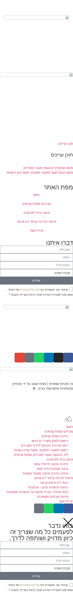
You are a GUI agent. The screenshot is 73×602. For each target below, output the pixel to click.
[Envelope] (19, 357)
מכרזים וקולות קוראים (36, 204)
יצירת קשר (37, 230)
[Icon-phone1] (29, 357)
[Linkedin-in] (49, 357)
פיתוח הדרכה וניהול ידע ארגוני (36, 221)
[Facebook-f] (68, 357)
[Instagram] (58, 357)
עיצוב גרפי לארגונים (37, 213)
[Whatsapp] (39, 357)
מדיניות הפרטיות (30, 289)
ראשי (36, 195)
